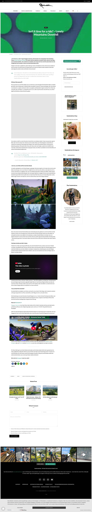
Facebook (47, 341)
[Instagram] (48, 479)
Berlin (46, 27)
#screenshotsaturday (29, 156)
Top (46, 494)
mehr (78, 507)
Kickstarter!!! (18, 302)
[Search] (77, 11)
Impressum (25, 484)
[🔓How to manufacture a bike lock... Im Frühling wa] (67, 162)
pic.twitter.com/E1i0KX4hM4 (40, 156)
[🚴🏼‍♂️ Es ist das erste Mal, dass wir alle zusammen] (69, 454)
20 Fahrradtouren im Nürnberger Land (13, 1)
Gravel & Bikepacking (26, 10)
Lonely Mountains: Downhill (28, 376)
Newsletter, (28, 343)
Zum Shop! (72, 142)
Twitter (50, 341)
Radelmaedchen (43, 490)
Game (18, 376)
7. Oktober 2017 (34, 160)
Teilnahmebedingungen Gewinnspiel (64, 484)
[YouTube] (52, 479)
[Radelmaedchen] (46, 6)
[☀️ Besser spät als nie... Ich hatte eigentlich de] (76, 162)
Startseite (10, 54)
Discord (20, 343)
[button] (33, 191)
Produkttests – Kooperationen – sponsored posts (46, 486)
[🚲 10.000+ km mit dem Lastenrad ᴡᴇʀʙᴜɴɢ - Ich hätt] (84, 454)
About (67, 10)
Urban (45, 10)
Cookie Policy (49, 484)
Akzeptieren (49, 507)
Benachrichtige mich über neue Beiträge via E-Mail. (21, 433)
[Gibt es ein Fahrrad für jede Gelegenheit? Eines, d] (76, 171)
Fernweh (15, 10)
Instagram (13, 343)
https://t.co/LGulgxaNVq (23, 155)
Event (60, 10)
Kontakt (18, 484)
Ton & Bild (52, 10)
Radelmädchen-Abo (69, 86)
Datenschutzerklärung (67, 79)
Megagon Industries (15, 305)
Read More (72, 221)
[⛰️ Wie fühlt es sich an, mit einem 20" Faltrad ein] (67, 171)
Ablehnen (20, 507)
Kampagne (19, 358)
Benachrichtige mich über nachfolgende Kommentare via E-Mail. (23, 431)
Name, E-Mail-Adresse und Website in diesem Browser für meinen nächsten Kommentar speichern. (30, 428)
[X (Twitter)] (44, 479)
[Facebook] (40, 479)
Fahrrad (38, 10)
